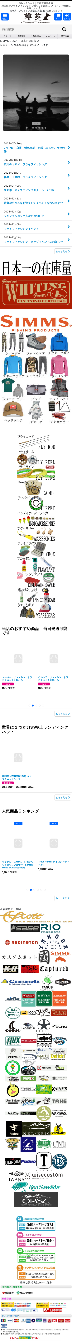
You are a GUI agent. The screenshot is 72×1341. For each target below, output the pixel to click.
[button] (5, 16)
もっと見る (61, 262)
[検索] (64, 29)
